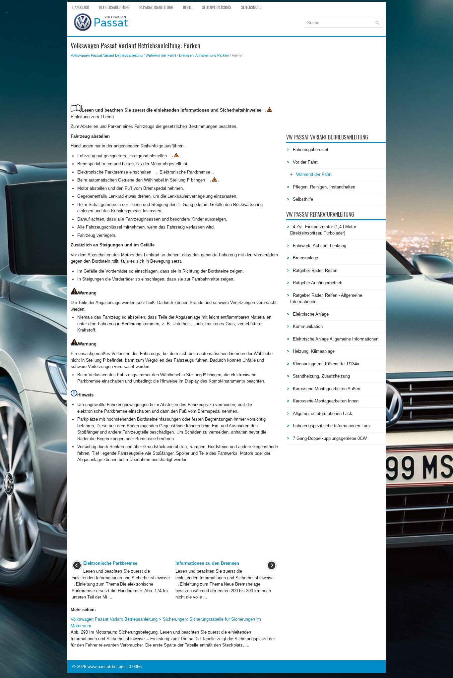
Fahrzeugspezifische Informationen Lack (332, 425)
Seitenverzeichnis (216, 7)
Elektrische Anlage (311, 314)
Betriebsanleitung (114, 7)
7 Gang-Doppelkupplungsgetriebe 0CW (330, 438)
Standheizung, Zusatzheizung (321, 376)
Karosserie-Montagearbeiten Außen (326, 388)
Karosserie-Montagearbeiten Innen (325, 400)
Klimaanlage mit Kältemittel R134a (326, 363)
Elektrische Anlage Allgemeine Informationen (335, 339)
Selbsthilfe (303, 199)
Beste (187, 7)
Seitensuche (251, 7)
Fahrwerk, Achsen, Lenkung (319, 245)
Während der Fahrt (161, 55)
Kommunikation (308, 326)
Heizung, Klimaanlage (314, 351)
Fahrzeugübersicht (310, 149)
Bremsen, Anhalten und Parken (204, 55)
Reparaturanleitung (156, 7)
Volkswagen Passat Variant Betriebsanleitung (107, 55)
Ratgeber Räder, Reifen (315, 270)
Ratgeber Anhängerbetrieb (317, 282)
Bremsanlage (305, 257)
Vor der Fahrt (305, 162)
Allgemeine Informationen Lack (322, 413)
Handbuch (80, 7)
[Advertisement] (174, 81)
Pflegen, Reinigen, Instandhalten (324, 186)
